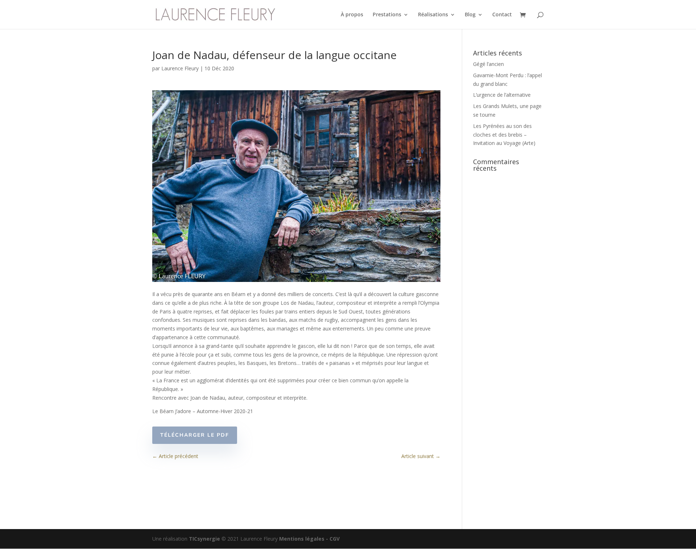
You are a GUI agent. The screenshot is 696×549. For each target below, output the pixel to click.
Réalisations (433, 15)
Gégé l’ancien (488, 64)
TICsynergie (204, 538)
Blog (470, 15)
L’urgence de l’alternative (502, 94)
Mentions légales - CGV (309, 538)
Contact (502, 15)
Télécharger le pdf (194, 435)
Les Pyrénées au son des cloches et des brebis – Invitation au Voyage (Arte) (504, 134)
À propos (352, 15)
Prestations (387, 15)
